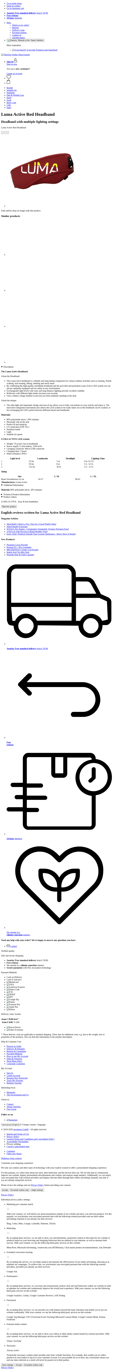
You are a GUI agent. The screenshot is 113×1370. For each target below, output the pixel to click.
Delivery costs (18, 30)
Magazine (11, 1092)
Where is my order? (20, 25)
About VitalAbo (14, 1107)
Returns (15, 27)
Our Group (11, 1109)
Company (11, 1151)
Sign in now (12, 64)
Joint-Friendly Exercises (17, 526)
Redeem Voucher (14, 1083)
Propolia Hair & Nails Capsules (20, 555)
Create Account (13, 1075)
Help (9, 23)
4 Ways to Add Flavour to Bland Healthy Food (27, 531)
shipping (14, 18)
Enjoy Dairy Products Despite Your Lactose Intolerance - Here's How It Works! (41, 534)
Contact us (16, 35)
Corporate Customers (16, 1064)
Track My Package (15, 1080)
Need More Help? (14, 1061)
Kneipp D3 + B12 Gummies (19, 547)
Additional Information (13, 485)
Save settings (7, 1365)
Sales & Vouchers (14, 1059)
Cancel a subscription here (18, 1146)
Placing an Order (14, 1046)
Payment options (19, 32)
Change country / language (33, 1124)
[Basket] (59, 81)
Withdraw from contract (11, 1158)
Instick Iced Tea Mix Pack (18, 552)
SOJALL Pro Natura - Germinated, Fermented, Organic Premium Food (38, 529)
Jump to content (13, 6)
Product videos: (10, 497)
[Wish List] (9, 78)
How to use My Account (17, 1056)
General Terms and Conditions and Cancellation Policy (30, 1139)
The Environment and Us (18, 1095)
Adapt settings (37, 1190)
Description (8, 367)
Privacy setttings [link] (14, 1144)
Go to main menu (14, 3)
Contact (10, 1104)
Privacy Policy (13, 1136)
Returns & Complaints (16, 1051)
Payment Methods (14, 1054)
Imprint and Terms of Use (18, 1134)
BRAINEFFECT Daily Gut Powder (22, 550)
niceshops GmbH (21, 1129)
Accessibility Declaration (17, 1141)
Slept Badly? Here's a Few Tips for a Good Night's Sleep (31, 524)
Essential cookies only (20, 1190)
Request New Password (17, 1078)
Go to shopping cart (15, 8)
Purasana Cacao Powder (17, 545)
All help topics (18, 37)
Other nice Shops (14, 1154)
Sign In (10, 1073)
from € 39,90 (27, 13)
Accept (5, 1190)
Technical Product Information (16, 494)
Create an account (14, 73)
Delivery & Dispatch (16, 1049)
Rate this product (9, 507)
